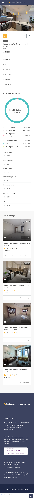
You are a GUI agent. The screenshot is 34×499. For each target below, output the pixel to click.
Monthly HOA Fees (9, 193)
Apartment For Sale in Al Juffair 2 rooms (18, 370)
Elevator (7, 70)
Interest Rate (7, 169)
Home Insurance (8, 185)
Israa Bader (10, 340)
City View (8, 65)
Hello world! (10, 256)
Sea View (8, 84)
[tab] (5, 36)
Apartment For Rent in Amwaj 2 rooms (18, 285)
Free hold (8, 75)
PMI (4, 201)
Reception (8, 80)
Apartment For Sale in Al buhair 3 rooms (18, 243)
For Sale (5, 41)
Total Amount (7, 152)
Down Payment (8, 160)
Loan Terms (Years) (9, 177)
